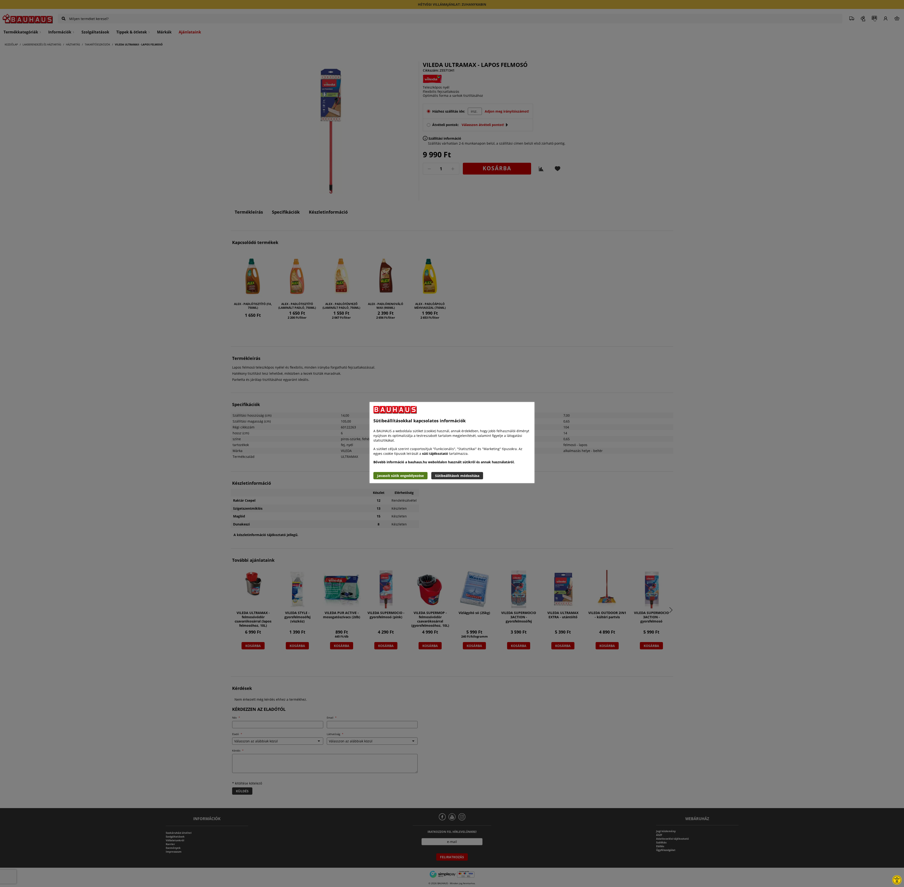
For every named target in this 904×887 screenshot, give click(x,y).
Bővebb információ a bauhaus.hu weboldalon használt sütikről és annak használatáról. (444, 462)
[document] (452, 442)
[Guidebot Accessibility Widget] (897, 880)
